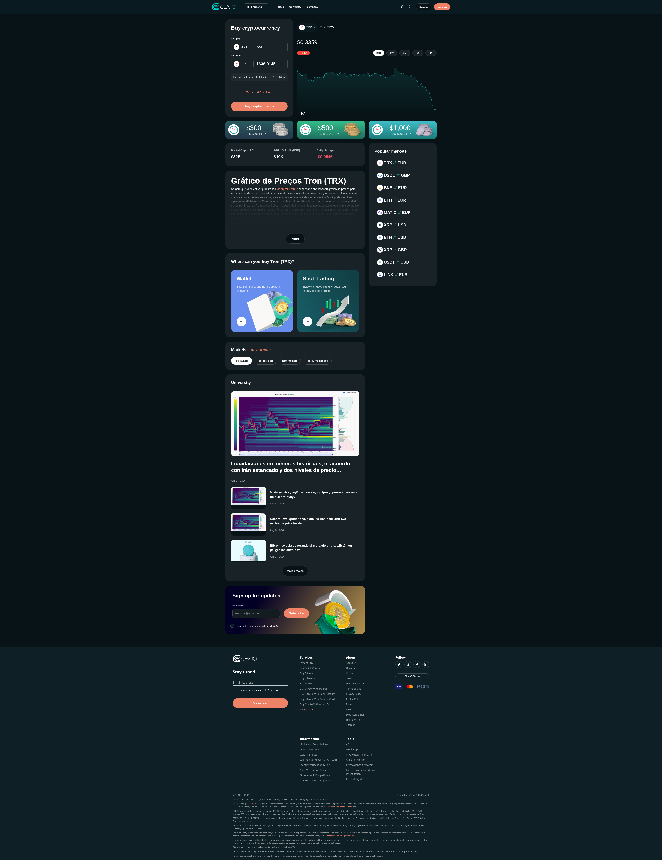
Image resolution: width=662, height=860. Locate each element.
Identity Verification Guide (315, 765)
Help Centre (353, 719)
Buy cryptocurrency (259, 106)
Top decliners (265, 360)
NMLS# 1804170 (254, 803)
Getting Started (309, 754)
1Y (418, 53)
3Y (431, 53)
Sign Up (442, 7)
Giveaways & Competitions (315, 775)
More (295, 239)
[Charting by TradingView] (302, 113)
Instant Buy (306, 662)
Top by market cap (317, 360)
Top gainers (241, 360)
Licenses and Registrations (341, 835)
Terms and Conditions (259, 92)
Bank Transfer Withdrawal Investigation (361, 772)
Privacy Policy (353, 694)
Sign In (423, 7)
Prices (280, 6)
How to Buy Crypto (310, 749)
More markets (259, 349)
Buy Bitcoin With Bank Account (317, 694)
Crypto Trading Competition (316, 780)
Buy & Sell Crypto (310, 668)
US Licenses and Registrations (337, 806)
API (348, 744)
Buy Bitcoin (306, 673)
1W (392, 53)
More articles (295, 570)
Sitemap (350, 725)
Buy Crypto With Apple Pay (315, 704)
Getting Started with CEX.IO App (318, 759)
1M (405, 53)
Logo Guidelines (355, 714)
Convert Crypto (354, 779)
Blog (348, 709)
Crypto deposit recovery (359, 765)
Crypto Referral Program (360, 754)
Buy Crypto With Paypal (313, 688)
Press (349, 704)
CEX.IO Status (412, 676)
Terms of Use (353, 688)
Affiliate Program (355, 759)
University (295, 6)
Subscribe (296, 613)
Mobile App (352, 749)
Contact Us (352, 673)
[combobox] (307, 27)
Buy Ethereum (308, 678)
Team (349, 678)
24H (378, 53)
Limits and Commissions (314, 744)
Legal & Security (355, 683)
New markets (289, 360)
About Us (351, 662)
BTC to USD (306, 683)
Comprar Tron (286, 189)
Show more (306, 709)
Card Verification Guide (313, 770)
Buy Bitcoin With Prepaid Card (317, 699)
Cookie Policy (353, 699)
